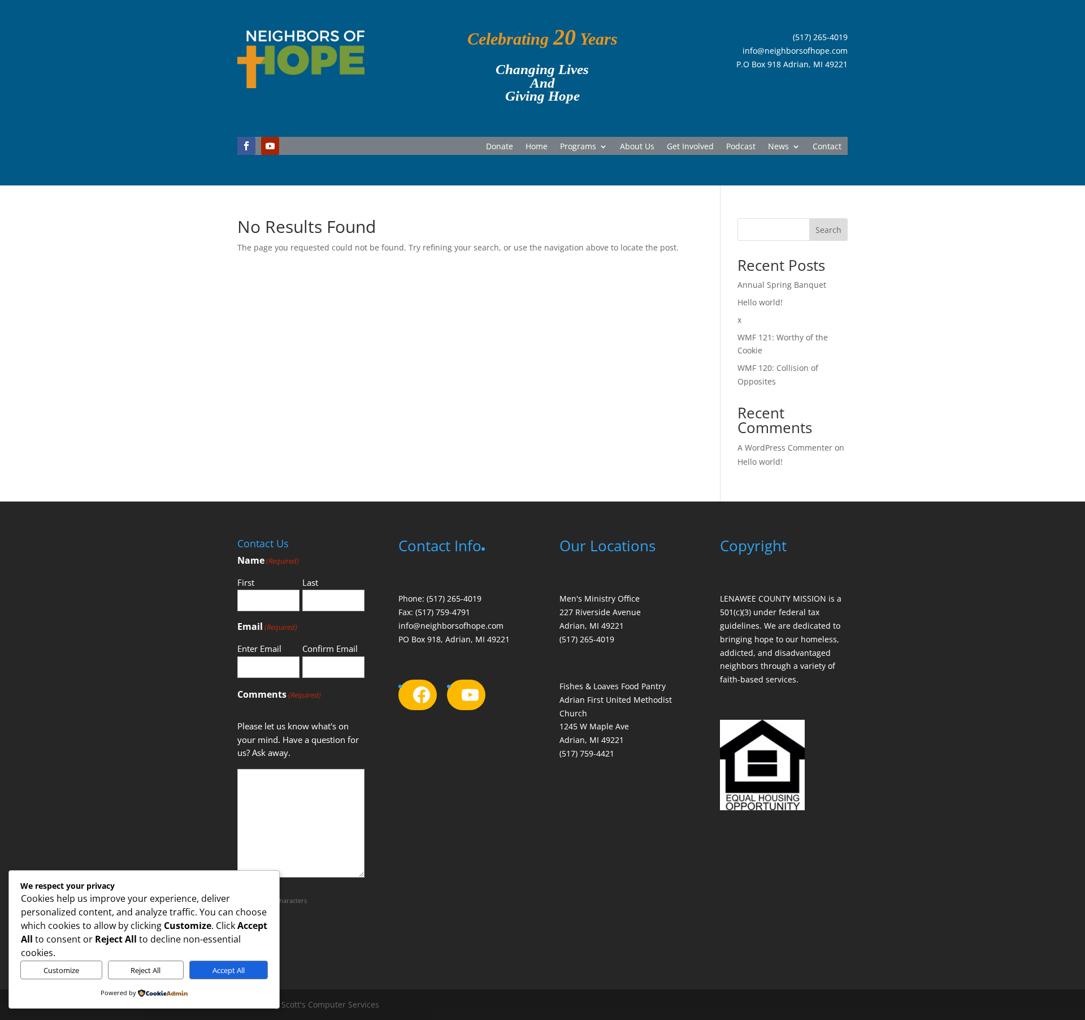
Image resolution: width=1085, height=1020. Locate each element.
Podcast (741, 147)
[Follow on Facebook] (246, 146)
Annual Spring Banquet (781, 284)
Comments (279, 694)
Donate (499, 147)
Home (537, 147)
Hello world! (760, 302)
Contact (827, 147)
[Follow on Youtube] (270, 146)
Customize (61, 970)
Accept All (228, 970)
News (778, 147)
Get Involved (690, 147)
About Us (637, 147)
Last (310, 582)
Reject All (145, 970)
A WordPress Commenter (784, 447)
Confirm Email (330, 648)
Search (828, 229)
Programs (578, 147)
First (245, 582)
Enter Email (259, 648)
